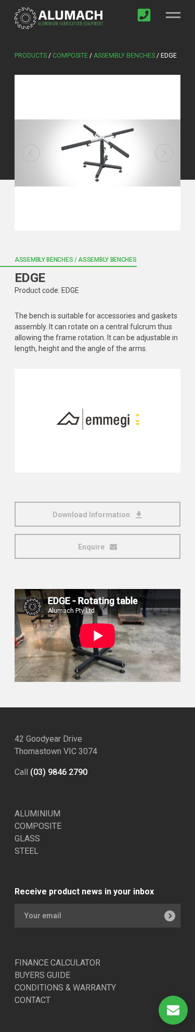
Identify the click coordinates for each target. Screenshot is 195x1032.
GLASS (27, 838)
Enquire (92, 547)
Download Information (92, 515)
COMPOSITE (38, 826)
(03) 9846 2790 (58, 772)
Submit (169, 916)
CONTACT (32, 1000)
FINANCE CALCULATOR (57, 963)
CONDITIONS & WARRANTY (65, 988)
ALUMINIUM (37, 814)
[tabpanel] (97, 153)
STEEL (26, 851)
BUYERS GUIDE (42, 975)
